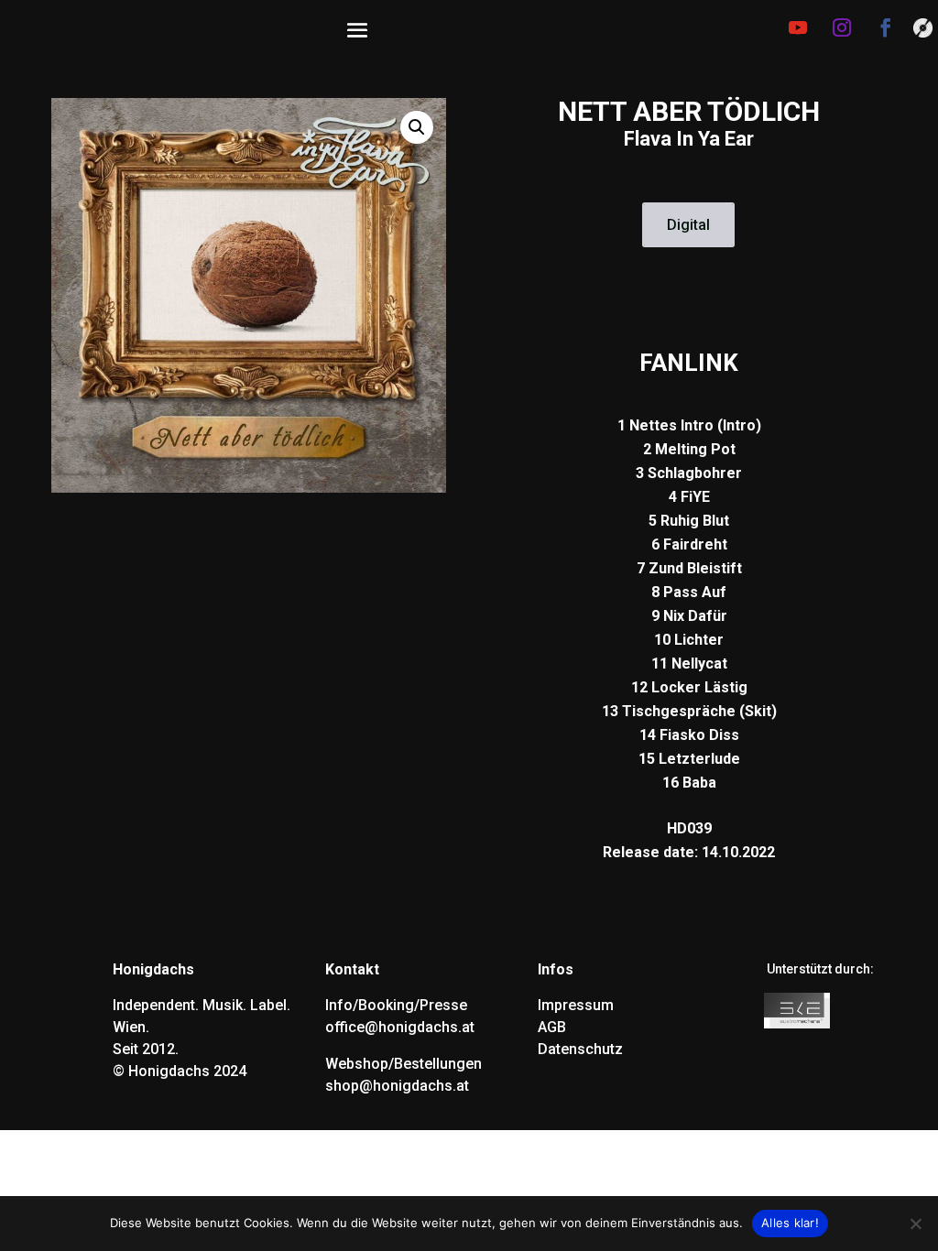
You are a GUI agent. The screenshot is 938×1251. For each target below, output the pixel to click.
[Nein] (915, 1223)
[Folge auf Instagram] (841, 27)
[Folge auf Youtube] (798, 27)
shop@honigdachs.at (397, 1085)
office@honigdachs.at (399, 1027)
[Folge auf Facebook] (885, 27)
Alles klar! (790, 1222)
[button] (416, 127)
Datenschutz (580, 1049)
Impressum (576, 1005)
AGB (552, 1027)
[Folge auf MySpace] (922, 29)
